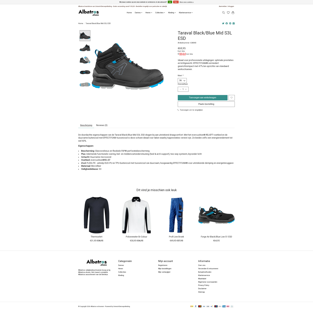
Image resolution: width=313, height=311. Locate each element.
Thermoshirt (96, 236)
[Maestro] (216, 306)
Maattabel (202, 279)
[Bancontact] (211, 306)
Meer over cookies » (187, 2)
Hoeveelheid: (183, 84)
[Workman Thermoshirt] (96, 215)
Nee (175, 2)
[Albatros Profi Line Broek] (176, 215)
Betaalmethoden (204, 272)
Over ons (201, 265)
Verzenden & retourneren (208, 268)
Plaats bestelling (206, 104)
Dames (121, 265)
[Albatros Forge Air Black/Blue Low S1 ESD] (216, 215)
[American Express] (224, 306)
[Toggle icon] (223, 12)
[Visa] (204, 306)
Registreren (162, 265)
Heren (120, 268)
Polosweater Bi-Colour (136, 236)
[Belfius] (220, 306)
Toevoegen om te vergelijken (191, 110)
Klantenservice (185, 13)
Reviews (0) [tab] (101, 125)
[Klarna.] (227, 306)
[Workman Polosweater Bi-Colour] (136, 215)
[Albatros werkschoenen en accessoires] (88, 12)
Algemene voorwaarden (207, 282)
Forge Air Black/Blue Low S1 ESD (216, 236)
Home (129, 13)
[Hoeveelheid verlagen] (180, 89)
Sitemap (201, 292)
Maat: (181, 75)
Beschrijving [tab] (86, 125)
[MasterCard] (199, 306)
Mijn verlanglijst (164, 272)
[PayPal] (195, 306)
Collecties (122, 272)
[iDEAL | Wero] (191, 306)
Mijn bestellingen (164, 268)
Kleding (121, 275)
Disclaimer (202, 288)
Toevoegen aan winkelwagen (202, 97)
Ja (170, 2)
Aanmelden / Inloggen (226, 6)
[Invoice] (231, 306)
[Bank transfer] (208, 306)
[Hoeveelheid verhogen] (186, 89)
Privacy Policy (203, 285)
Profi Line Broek (176, 236)
